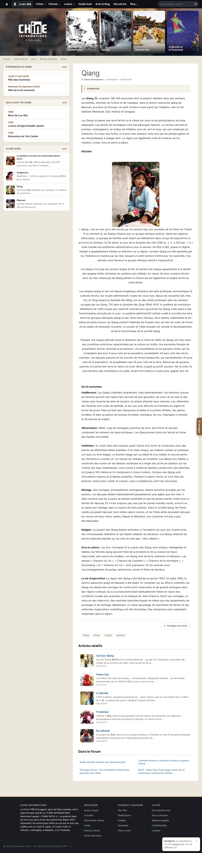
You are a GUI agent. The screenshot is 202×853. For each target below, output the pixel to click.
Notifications (124, 815)
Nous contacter (160, 815)
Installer (122, 820)
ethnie (97, 635)
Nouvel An (120, 4)
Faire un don (34, 40)
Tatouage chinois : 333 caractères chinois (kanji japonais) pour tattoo (104, 771)
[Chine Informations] (33, 29)
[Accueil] (6, 4)
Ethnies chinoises (48, 59)
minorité (120, 635)
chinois (108, 635)
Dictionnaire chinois (94, 820)
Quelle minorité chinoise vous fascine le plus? (103, 762)
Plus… (133, 4)
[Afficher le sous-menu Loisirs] (75, 4)
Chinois (53, 4)
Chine (39, 4)
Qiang (86, 635)
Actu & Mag (102, 4)
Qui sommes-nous (161, 810)
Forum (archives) (92, 835)
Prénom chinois (92, 830)
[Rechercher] (196, 4)
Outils (87, 825)
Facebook (123, 825)
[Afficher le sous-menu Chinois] (60, 4)
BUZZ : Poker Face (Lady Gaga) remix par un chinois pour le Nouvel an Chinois (161, 771)
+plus (64, 67)
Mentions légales (160, 820)
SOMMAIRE (93, 88)
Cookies (156, 830)
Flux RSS (122, 810)
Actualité (88, 815)
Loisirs (68, 4)
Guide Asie (85, 4)
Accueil (6, 59)
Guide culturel (21, 59)
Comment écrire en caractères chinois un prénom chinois (163, 762)
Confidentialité (159, 825)
